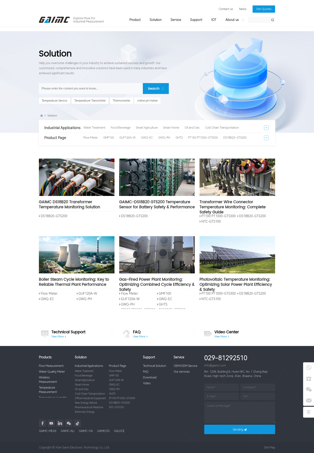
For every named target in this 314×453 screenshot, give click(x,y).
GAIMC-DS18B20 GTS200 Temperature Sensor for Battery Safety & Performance (157, 205)
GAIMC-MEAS (47, 431)
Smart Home (171, 127)
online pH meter (147, 100)
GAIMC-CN (86, 431)
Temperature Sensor (54, 100)
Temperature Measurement (48, 390)
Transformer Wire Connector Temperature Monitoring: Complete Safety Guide (233, 206)
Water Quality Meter (52, 371)
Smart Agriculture (147, 127)
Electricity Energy (84, 411)
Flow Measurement (51, 366)
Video (147, 383)
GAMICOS (103, 431)
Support (196, 20)
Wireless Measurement (48, 380)
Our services (182, 371)
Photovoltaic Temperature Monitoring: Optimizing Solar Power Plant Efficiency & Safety (236, 283)
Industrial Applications (89, 366)
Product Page (117, 366)
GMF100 (108, 137)
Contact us (226, 9)
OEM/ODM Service (185, 366)
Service (176, 20)
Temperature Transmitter (90, 100)
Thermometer (121, 100)
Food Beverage (120, 127)
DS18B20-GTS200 (235, 137)
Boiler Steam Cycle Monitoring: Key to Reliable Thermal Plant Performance (74, 282)
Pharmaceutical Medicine (89, 407)
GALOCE (119, 431)
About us (232, 20)
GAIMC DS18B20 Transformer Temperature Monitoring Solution (69, 205)
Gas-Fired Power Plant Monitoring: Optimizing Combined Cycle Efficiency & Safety (157, 283)
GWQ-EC (147, 137)
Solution (156, 20)
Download (149, 377)
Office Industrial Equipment (90, 398)
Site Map (269, 447)
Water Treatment (94, 127)
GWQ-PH (164, 137)
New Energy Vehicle (86, 402)
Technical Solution (154, 366)
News (242, 9)
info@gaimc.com (215, 365)
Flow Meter (90, 137)
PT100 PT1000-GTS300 (203, 137)
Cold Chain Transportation (222, 127)
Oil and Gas (192, 127)
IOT (213, 20)
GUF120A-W (127, 137)
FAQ (145, 371)
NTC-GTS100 (211, 221)
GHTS (179, 137)
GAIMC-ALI (67, 431)
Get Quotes (263, 9)
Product (135, 20)
